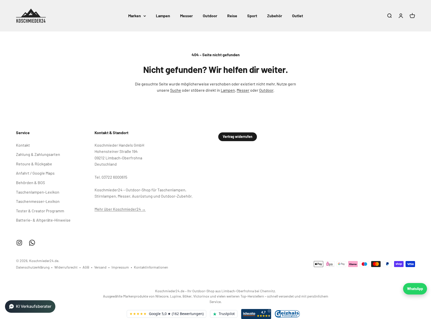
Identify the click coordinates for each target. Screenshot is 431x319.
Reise (232, 15)
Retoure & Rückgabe (34, 163)
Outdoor (210, 15)
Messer (186, 15)
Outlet (297, 15)
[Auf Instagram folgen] (19, 242)
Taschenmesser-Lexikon (38, 201)
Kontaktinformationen (151, 267)
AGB (86, 267)
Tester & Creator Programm (40, 210)
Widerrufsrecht (66, 267)
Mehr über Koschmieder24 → (120, 209)
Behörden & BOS (30, 182)
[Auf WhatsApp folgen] (32, 242)
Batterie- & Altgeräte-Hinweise (43, 220)
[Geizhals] (287, 314)
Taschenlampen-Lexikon (37, 192)
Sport (252, 15)
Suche (175, 90)
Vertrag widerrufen (237, 136)
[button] (30, 306)
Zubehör (274, 15)
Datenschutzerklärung (32, 267)
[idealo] (256, 314)
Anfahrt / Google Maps (35, 173)
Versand (100, 267)
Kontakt (23, 145)
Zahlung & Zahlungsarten (38, 154)
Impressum (120, 267)
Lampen (163, 15)
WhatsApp (415, 289)
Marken (134, 15)
